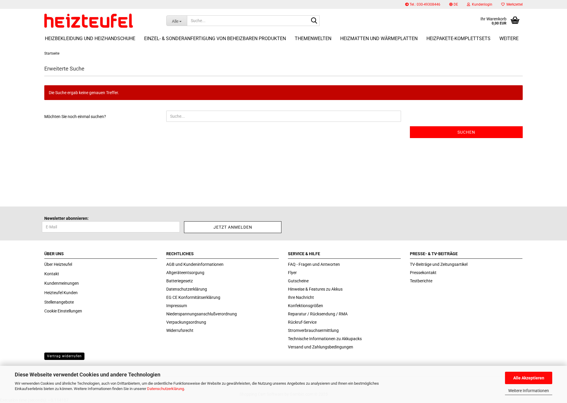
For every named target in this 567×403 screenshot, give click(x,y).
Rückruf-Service (302, 322)
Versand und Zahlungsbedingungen (320, 347)
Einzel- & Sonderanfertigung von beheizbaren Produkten (215, 38)
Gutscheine (298, 281)
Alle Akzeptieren (528, 378)
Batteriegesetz (179, 281)
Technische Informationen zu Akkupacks (325, 338)
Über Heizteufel (58, 264)
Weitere (509, 38)
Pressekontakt (423, 272)
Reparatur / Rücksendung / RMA (318, 314)
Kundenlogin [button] (481, 4)
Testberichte (421, 281)
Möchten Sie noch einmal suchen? (75, 116)
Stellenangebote (59, 302)
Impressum (176, 305)
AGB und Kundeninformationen (195, 264)
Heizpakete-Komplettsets (458, 38)
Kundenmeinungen (61, 283)
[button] (453, 4)
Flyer (292, 272)
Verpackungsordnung (186, 322)
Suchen (466, 132)
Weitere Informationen (528, 390)
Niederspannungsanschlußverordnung (201, 314)
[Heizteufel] (100, 20)
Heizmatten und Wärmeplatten (379, 38)
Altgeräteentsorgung (185, 272)
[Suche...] (314, 21)
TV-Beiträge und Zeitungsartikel (438, 264)
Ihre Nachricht (301, 297)
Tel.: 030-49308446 (424, 4)
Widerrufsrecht (179, 330)
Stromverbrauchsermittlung (313, 330)
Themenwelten (313, 38)
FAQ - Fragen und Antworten (314, 264)
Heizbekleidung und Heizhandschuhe (90, 38)
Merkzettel (514, 4)
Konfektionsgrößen (305, 305)
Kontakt (51, 273)
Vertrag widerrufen (64, 356)
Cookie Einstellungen (63, 311)
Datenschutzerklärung (165, 388)
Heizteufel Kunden (61, 292)
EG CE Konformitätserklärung (193, 297)
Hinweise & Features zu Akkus (315, 289)
